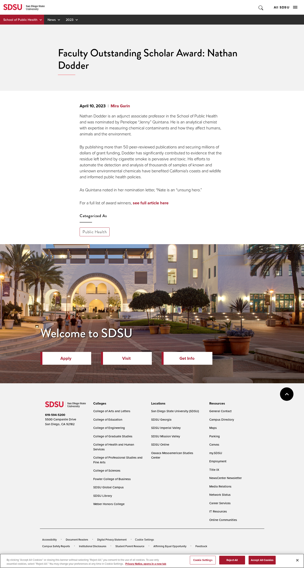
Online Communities (223, 520)
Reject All (232, 560)
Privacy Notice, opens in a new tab (145, 564)
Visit (126, 358)
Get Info (187, 358)
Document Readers (77, 539)
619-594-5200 (55, 415)
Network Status (220, 494)
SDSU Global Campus (108, 487)
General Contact (220, 411)
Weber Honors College (108, 504)
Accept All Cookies (262, 560)
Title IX (214, 469)
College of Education (107, 419)
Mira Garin (120, 106)
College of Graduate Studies (112, 436)
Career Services (220, 503)
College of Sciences (106, 470)
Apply (65, 358)
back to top (286, 394)
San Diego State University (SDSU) (175, 411)
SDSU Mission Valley (165, 436)
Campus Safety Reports (56, 546)
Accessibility (49, 539)
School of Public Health (20, 19)
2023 (69, 19)
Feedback (201, 546)
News (52, 19)
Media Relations (220, 486)
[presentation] (99, 403)
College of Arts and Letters (111, 411)
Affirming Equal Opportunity (169, 546)
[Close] (297, 560)
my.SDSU (215, 453)
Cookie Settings (144, 539)
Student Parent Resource (129, 546)
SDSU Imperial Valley (166, 428)
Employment (217, 461)
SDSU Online (160, 444)
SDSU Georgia (161, 419)
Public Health (95, 232)
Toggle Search (261, 7)
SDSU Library (102, 495)
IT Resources (218, 511)
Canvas (214, 444)
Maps (213, 428)
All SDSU (282, 7)
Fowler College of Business (112, 479)
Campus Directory (221, 419)
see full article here (151, 203)
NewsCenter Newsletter (225, 478)
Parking (214, 436)
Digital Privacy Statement (112, 539)
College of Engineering (109, 428)
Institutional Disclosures (92, 546)
